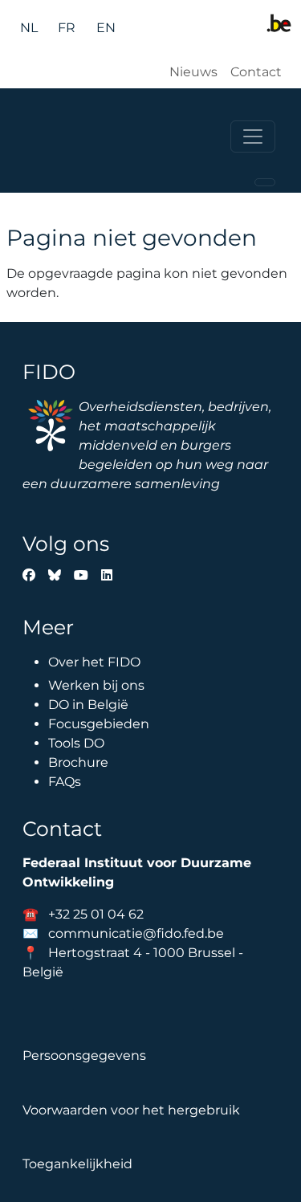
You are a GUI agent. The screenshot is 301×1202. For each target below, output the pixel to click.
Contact (256, 71)
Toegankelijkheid (77, 1163)
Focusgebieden (98, 723)
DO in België (88, 704)
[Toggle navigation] (252, 136)
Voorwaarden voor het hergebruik (131, 1110)
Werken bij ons (96, 685)
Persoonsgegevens (84, 1055)
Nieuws (193, 71)
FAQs (64, 781)
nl (29, 27)
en (106, 27)
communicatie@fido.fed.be (136, 933)
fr (66, 27)
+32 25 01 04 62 (96, 914)
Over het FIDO (94, 662)
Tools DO (76, 743)
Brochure (78, 762)
